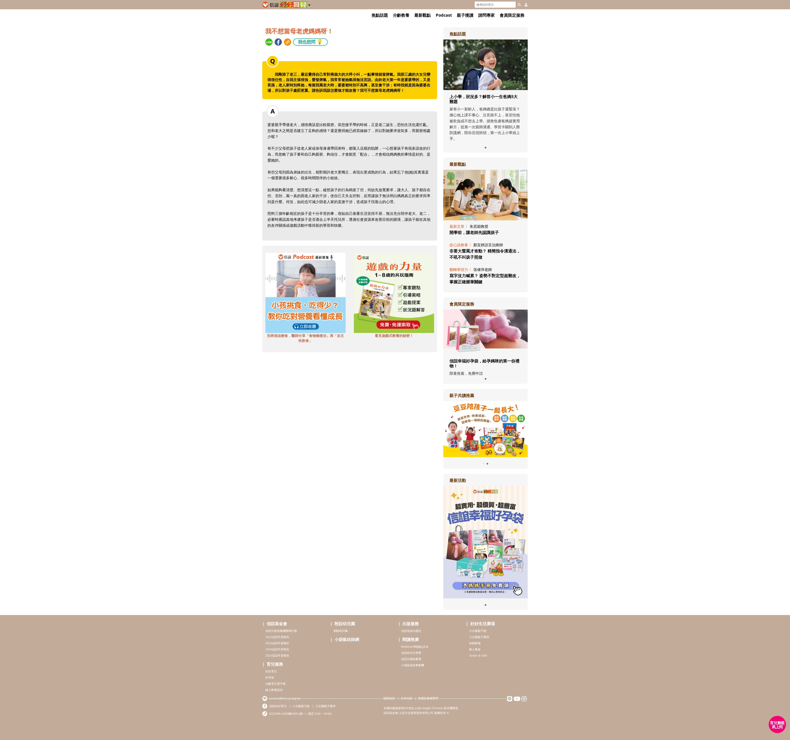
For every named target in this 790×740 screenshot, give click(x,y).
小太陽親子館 (477, 631)
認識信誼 (389, 698)
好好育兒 (271, 671)
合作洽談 (406, 698)
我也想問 (310, 41)
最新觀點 (422, 15)
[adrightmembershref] (485, 331)
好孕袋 (269, 677)
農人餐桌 (475, 649)
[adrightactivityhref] (485, 541)
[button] (309, 4)
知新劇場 (475, 643)
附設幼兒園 (345, 623)
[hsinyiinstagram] (524, 700)
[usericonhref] (524, 4)
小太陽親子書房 (479, 637)
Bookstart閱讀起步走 (415, 647)
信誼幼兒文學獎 (411, 653)
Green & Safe (478, 655)
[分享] (269, 42)
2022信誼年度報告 (277, 637)
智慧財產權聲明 (428, 698)
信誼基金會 (277, 623)
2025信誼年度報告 (277, 655)
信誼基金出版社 (411, 631)
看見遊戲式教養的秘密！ (394, 335)
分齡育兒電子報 (275, 684)
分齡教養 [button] (401, 15)
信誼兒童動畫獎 (411, 659)
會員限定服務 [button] (512, 15)
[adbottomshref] (305, 292)
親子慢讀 (465, 15)
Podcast (444, 15)
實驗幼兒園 (340, 631)
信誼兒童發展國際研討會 (281, 631)
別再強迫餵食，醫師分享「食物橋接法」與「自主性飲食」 (305, 338)
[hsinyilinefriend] (509, 700)
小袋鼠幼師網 (347, 639)
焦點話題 (380, 15)
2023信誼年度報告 (277, 643)
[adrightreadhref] (485, 428)
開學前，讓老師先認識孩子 (474, 232)
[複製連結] (287, 42)
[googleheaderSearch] (519, 4)
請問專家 (486, 15)
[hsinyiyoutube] (516, 700)
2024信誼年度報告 (277, 649)
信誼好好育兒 (278, 706)
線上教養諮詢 (274, 690)
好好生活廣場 (482, 623)
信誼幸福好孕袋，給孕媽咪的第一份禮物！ (484, 363)
